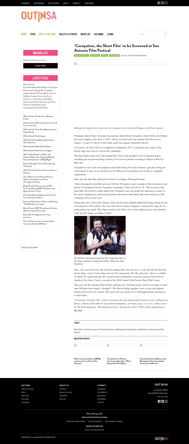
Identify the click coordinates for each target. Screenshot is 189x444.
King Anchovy (133, 329)
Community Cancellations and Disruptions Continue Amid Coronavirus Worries (153, 361)
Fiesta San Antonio (107, 329)
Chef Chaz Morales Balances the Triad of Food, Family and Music (39, 196)
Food (32, 34)
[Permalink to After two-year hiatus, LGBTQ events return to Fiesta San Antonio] (88, 349)
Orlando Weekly (95, 421)
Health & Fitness (68, 34)
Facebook (101, 396)
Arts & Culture (47, 34)
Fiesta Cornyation (91, 329)
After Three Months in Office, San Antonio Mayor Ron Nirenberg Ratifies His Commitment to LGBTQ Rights (39, 157)
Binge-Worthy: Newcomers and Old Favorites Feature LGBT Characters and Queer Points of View (39, 188)
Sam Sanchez (141, 55)
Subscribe (89, 3)
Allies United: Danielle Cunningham (38, 150)
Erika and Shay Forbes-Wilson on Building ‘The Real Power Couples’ (40, 202)
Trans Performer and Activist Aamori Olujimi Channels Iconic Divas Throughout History (38, 179)
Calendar (25, 3)
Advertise (63, 396)
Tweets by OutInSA (29, 247)
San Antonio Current (114, 421)
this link (78, 310)
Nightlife (86, 34)
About (66, 3)
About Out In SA (65, 392)
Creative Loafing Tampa (75, 421)
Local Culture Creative (94, 430)
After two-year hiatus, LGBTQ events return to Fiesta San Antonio (87, 361)
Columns (98, 34)
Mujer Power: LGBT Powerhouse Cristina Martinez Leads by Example (40, 209)
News (24, 34)
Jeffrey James (121, 329)
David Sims (78, 329)
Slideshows (39, 3)
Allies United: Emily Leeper (34, 136)
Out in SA (39, 16)
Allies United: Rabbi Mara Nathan (37, 146)
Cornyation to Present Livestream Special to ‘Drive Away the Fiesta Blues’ (119, 361)
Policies (62, 399)
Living (110, 34)
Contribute (102, 392)
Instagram (101, 399)
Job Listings (53, 3)
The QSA (114, 55)
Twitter (100, 402)
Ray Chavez (144, 329)
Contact (76, 3)
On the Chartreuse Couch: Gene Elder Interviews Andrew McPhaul (38, 222)
